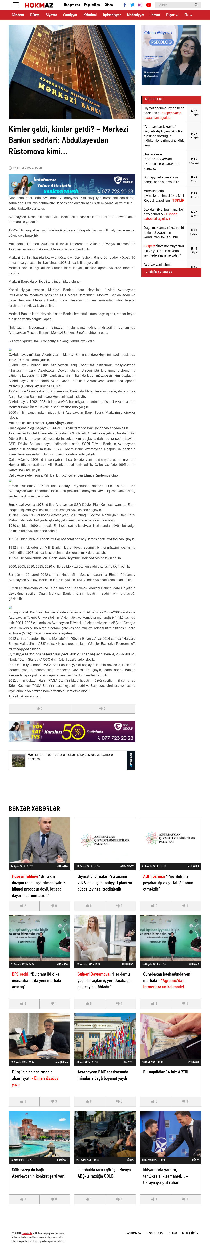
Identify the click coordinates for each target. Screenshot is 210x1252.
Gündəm (18, 15)
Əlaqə (109, 5)
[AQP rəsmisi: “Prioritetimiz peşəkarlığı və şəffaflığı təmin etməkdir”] (170, 840)
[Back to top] (198, 1240)
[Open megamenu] (16, 5)
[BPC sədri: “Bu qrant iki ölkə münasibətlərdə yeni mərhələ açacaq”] (39, 938)
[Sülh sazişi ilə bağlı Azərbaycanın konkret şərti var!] (39, 1134)
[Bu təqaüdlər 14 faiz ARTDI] (170, 1036)
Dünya (35, 15)
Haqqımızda (72, 5)
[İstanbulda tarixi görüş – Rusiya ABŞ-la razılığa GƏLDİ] (105, 1134)
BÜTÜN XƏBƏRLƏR (160, 272)
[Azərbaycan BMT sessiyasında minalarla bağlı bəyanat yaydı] (105, 1036)
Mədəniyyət (135, 15)
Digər (170, 15)
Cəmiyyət (70, 15)
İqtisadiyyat (112, 15)
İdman (155, 15)
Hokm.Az (27, 1233)
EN (186, 15)
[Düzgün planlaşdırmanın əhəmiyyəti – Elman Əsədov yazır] (39, 1036)
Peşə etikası (92, 5)
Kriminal (90, 15)
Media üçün (190, 1233)
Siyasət (51, 15)
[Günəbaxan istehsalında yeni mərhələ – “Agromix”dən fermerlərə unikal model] (170, 938)
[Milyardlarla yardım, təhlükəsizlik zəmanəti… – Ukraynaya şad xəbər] (170, 1134)
